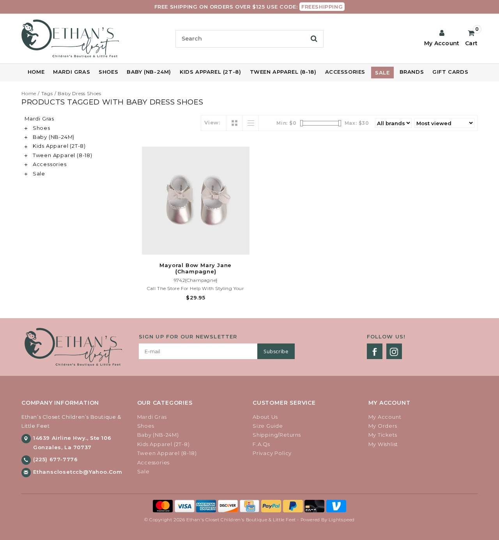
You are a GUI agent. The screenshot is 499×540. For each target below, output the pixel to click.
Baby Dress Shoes (79, 93)
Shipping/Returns (277, 435)
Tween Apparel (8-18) (283, 72)
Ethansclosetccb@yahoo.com (77, 472)
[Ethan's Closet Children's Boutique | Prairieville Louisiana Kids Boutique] (95, 38)
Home (36, 72)
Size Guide (268, 426)
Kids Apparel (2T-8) (210, 72)
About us (265, 417)
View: (212, 122)
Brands (412, 72)
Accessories (345, 72)
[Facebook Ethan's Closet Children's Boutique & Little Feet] (374, 351)
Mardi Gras (71, 72)
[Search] (314, 38)
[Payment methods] (164, 505)
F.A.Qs (261, 444)
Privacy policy (272, 453)
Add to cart (195, 247)
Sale (382, 72)
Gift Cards (450, 72)
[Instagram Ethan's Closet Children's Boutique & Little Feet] (394, 351)
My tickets (382, 435)
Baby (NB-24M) (149, 72)
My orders (382, 426)
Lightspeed (342, 519)
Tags (47, 93)
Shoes (108, 72)
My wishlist (383, 444)
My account (385, 417)
